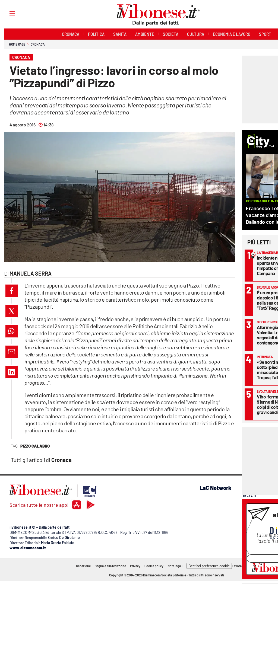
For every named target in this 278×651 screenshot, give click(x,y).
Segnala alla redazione (110, 566)
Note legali (175, 566)
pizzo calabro (35, 445)
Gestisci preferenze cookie (209, 566)
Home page (17, 44)
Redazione (83, 566)
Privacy (135, 566)
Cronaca (38, 44)
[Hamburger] (7, 13)
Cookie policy (153, 566)
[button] (11, 290)
